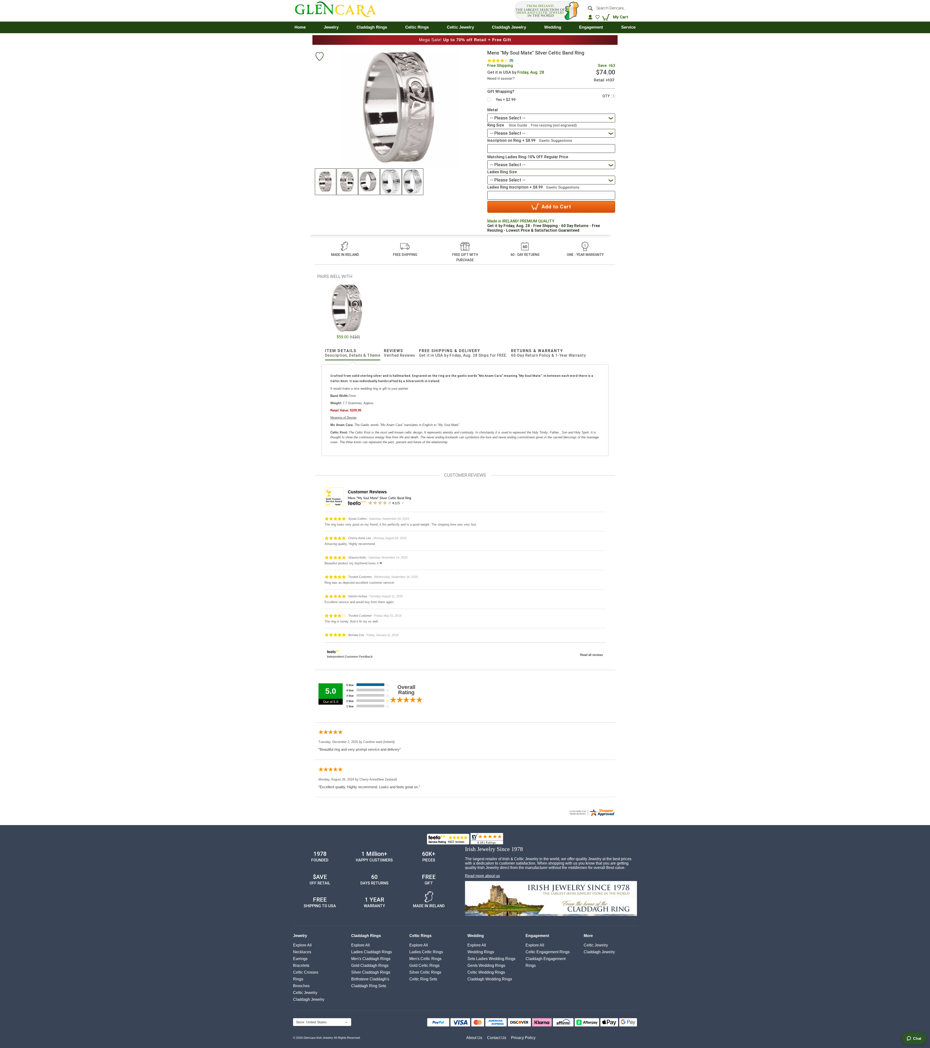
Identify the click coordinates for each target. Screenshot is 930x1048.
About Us (474, 1038)
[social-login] (590, 17)
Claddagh (308, 999)
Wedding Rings (480, 952)
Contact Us (496, 1038)
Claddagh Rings (366, 936)
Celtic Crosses (305, 972)
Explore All (302, 945)
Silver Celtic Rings (425, 972)
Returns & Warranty (548, 353)
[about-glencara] (551, 899)
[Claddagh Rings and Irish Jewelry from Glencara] (339, 10)
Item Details (352, 353)
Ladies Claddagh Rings (371, 952)
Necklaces (302, 952)
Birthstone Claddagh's (370, 979)
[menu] (465, 27)
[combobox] (610, 8)
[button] (326, 182)
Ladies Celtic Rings (426, 952)
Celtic (305, 993)
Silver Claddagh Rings (370, 972)
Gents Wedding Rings (486, 965)
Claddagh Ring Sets (368, 986)
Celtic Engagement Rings (548, 952)
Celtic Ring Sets (423, 979)
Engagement (537, 936)
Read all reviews (591, 655)
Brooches (301, 986)
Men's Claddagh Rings (370, 959)
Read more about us (482, 876)
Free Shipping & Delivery (463, 353)
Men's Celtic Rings (425, 959)
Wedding (475, 936)
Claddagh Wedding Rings (489, 979)
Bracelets (301, 965)
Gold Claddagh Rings (369, 965)
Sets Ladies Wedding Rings (491, 959)
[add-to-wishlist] (319, 57)
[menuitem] (300, 27)
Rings (298, 979)
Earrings (300, 959)
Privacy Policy (523, 1038)
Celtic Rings (420, 936)
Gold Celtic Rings (424, 965)
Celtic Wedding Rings (486, 972)
